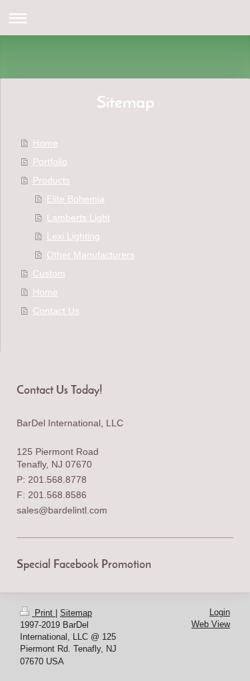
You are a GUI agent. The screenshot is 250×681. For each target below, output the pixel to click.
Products (51, 180)
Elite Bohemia (76, 199)
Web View (210, 624)
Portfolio (50, 161)
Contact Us (56, 310)
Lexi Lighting (73, 236)
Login (219, 612)
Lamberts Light (78, 217)
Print (43, 613)
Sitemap (76, 613)
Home (45, 143)
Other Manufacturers (91, 254)
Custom (49, 273)
